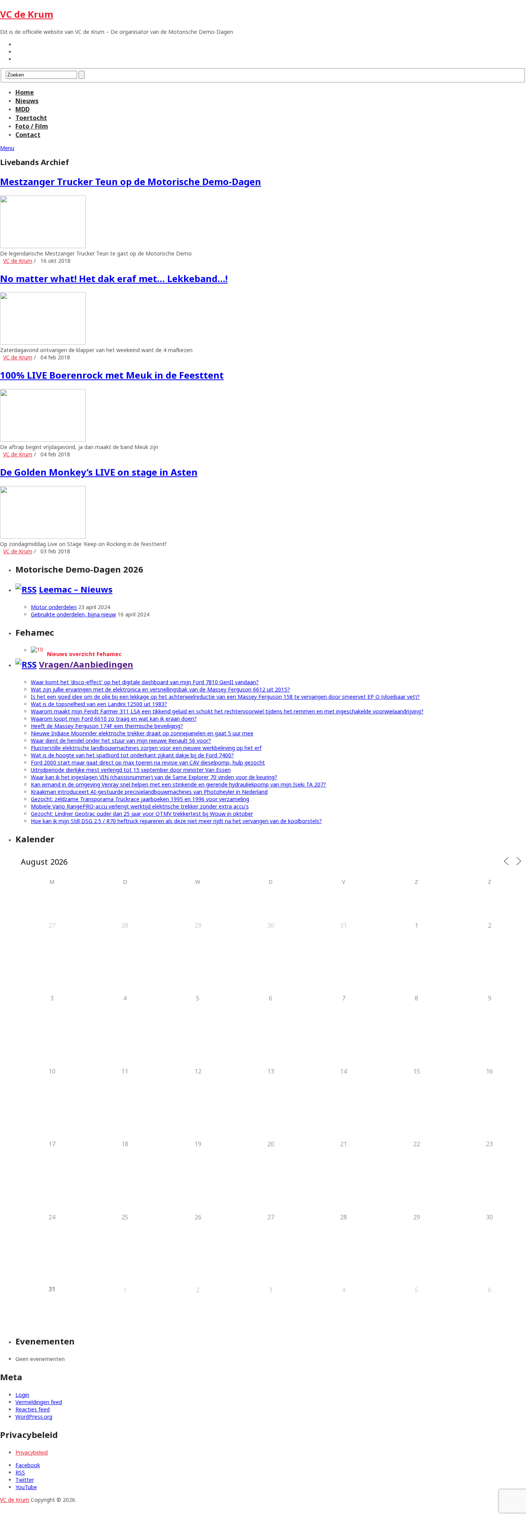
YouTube (26, 1487)
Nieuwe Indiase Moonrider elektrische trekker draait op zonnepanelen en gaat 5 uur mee (142, 733)
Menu (7, 148)
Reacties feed (32, 1409)
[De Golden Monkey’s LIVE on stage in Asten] (263, 513)
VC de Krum (26, 14)
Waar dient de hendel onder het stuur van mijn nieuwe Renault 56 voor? (121, 740)
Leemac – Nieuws (75, 589)
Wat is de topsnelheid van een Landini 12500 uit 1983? (99, 704)
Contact (27, 134)
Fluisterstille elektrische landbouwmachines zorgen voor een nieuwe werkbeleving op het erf (146, 747)
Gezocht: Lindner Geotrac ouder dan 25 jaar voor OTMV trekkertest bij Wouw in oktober (142, 813)
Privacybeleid (31, 1452)
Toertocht (31, 118)
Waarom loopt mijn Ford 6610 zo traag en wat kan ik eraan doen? (114, 718)
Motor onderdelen (54, 607)
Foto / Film (31, 126)
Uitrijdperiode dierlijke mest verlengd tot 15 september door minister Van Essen (131, 769)
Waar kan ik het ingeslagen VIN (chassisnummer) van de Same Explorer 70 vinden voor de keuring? (154, 777)
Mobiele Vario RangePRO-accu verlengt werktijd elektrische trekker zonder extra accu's (140, 806)
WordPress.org (33, 1416)
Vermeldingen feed (38, 1402)
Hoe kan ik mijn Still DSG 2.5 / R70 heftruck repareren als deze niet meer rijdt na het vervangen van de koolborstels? (176, 821)
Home (24, 92)
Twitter (24, 1479)
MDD (22, 109)
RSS (20, 1472)
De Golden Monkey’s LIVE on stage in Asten (99, 472)
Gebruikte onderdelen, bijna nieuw (73, 614)
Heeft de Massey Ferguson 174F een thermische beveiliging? (107, 726)
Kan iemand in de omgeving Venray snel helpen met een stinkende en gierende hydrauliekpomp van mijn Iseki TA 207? (178, 784)
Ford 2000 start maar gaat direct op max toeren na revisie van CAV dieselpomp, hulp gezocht (148, 762)
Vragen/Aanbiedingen (86, 664)
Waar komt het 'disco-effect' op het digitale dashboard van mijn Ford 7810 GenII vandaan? (145, 682)
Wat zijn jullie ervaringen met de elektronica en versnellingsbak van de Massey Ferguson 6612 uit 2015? (160, 689)
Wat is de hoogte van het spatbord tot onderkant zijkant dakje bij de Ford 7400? (132, 755)
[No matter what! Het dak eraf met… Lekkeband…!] (263, 319)
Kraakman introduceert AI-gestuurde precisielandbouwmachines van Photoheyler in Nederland (149, 791)
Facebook (27, 1465)
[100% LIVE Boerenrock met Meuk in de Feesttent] (263, 416)
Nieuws (27, 101)
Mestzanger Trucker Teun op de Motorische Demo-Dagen (130, 181)
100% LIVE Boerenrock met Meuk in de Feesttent (112, 375)
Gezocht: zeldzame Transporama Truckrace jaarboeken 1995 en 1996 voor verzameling (140, 799)
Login (22, 1394)
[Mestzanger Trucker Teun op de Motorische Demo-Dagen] (263, 222)
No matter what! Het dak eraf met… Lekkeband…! (114, 278)
